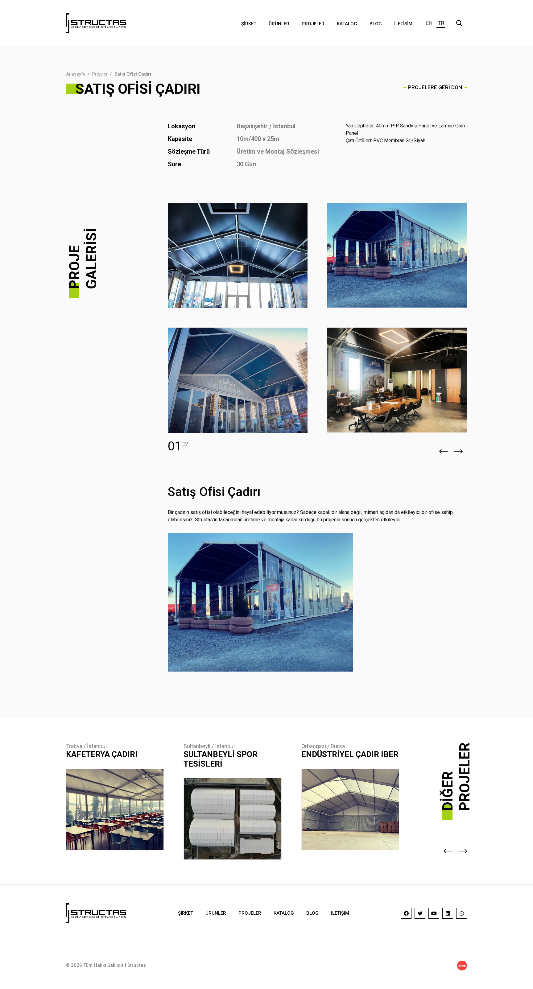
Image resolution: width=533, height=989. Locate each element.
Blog (376, 24)
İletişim (403, 24)
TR (440, 23)
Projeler (313, 24)
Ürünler (279, 24)
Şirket (248, 24)
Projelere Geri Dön (435, 87)
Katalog (347, 24)
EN (429, 23)
